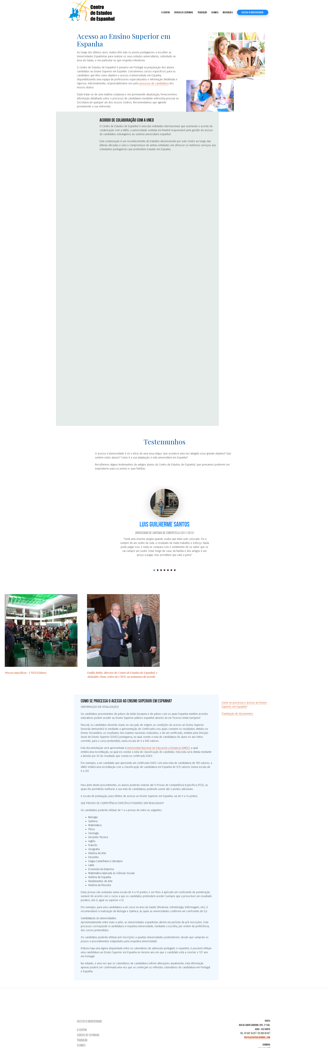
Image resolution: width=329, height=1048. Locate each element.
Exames (215, 12)
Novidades (228, 12)
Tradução (202, 12)
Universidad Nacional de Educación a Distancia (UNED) (158, 748)
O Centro (165, 12)
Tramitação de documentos (237, 713)
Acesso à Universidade (253, 12)
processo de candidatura (154, 83)
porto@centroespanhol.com (257, 1037)
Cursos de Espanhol (183, 12)
